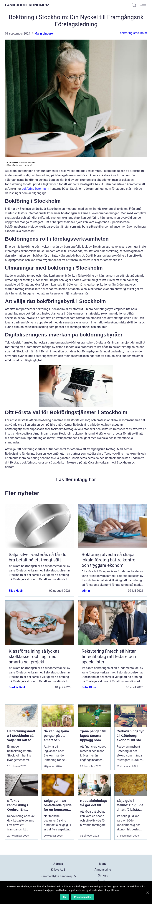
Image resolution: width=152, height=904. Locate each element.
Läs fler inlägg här (76, 479)
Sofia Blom (89, 687)
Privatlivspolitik (82, 897)
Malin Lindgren (44, 33)
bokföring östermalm (35, 188)
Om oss (103, 875)
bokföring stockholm (133, 33)
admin (86, 590)
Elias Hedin (16, 590)
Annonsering (103, 869)
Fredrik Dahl (17, 687)
